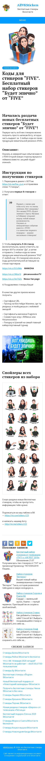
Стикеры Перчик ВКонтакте (17, 703)
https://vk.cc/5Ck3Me (12, 268)
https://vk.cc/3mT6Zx (12, 279)
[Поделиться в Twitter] (29, 543)
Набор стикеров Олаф (27, 629)
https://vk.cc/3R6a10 (11, 274)
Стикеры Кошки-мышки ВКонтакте (20, 727)
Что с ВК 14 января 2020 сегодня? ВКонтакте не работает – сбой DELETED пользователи (22, 663)
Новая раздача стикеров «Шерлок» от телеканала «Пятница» (22, 708)
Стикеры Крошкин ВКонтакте (17, 699)
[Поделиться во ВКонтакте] (11, 543)
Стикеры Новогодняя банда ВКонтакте (22, 731)
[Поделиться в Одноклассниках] (17, 543)
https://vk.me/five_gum (13, 184)
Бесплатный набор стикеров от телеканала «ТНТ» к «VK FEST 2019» (28, 555)
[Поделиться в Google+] (23, 543)
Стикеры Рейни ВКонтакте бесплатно (21, 656)
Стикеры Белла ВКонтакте (16, 652)
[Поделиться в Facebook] (4, 543)
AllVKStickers (27, 5)
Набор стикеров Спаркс (28, 612)
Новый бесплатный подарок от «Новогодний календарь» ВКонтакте (21, 683)
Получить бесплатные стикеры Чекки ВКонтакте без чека (21, 689)
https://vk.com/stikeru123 (17, 515)
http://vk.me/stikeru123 (16, 524)
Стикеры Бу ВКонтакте (14, 670)
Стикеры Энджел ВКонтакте (17, 695)
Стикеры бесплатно (11, 68)
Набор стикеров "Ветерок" (24, 575)
